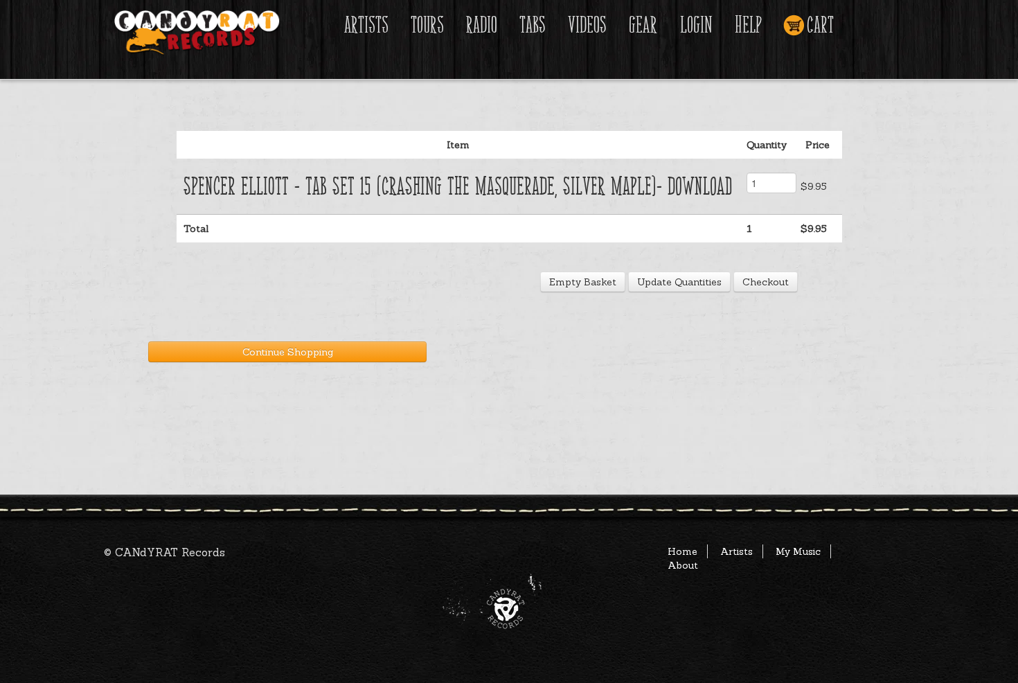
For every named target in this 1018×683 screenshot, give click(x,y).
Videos (587, 25)
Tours (427, 25)
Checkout (765, 282)
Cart (820, 25)
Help (748, 25)
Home (682, 551)
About (683, 565)
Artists (366, 25)
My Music (798, 551)
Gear (643, 25)
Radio (481, 25)
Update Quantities (679, 282)
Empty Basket (582, 282)
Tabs (532, 25)
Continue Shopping (287, 352)
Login (696, 25)
